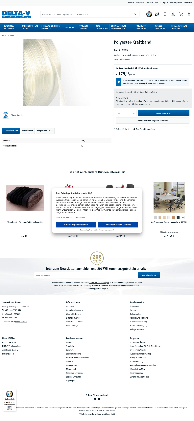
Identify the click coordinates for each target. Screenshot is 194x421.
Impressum (70, 306)
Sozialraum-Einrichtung (74, 373)
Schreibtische (71, 346)
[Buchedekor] (160, 217)
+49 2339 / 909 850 (13, 310)
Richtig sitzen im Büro (138, 358)
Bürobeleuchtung (136, 361)
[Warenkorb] (181, 14)
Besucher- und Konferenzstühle (77, 358)
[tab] (11, 131)
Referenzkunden (8, 354)
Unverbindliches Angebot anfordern (152, 120)
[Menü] (14, 390)
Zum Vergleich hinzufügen (145, 129)
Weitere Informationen (122, 59)
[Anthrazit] (178, 217)
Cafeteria (69, 361)
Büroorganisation (72, 365)
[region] (57, 72)
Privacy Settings (72, 326)
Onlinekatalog (135, 314)
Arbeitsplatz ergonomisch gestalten (143, 365)
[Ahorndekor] (164, 217)
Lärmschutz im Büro (137, 369)
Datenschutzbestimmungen (99, 282)
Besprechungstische (73, 354)
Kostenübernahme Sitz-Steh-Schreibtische (145, 346)
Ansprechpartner (176, 3)
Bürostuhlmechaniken (138, 342)
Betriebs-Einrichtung (73, 377)
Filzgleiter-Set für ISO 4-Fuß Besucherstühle (25, 222)
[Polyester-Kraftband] (56, 72)
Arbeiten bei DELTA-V (10, 350)
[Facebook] (95, 399)
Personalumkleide (136, 373)
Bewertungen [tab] (27, 130)
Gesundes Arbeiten (9, 342)
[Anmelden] (173, 14)
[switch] (9, 408)
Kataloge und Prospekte (139, 318)
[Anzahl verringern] (119, 113)
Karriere (131, 3)
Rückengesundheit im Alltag (140, 354)
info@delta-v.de (11, 318)
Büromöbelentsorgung (138, 326)
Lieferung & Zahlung (74, 318)
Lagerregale (70, 381)
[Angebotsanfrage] (189, 14)
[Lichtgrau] (155, 217)
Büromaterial (71, 369)
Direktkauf (140, 3)
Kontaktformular (21, 321)
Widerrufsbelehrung (73, 314)
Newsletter (188, 3)
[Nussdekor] (173, 217)
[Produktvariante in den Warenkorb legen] (182, 217)
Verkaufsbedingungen (74, 310)
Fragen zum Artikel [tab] (45, 130)
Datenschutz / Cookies (74, 322)
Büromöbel (70, 342)
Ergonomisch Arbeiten (138, 350)
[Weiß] (169, 217)
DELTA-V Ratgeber (161, 3)
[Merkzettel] (165, 14)
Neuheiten (149, 3)
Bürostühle (70, 350)
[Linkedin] (99, 399)
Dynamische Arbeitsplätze (139, 377)
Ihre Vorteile (134, 306)
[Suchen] (135, 14)
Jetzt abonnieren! (149, 275)
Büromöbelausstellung (138, 322)
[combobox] (85, 14)
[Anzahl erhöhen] (133, 113)
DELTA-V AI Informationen (11, 346)
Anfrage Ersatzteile (137, 329)
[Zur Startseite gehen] (16, 14)
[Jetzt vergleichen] (157, 14)
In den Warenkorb (163, 113)
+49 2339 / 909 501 (12, 314)
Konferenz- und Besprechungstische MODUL (169, 222)
